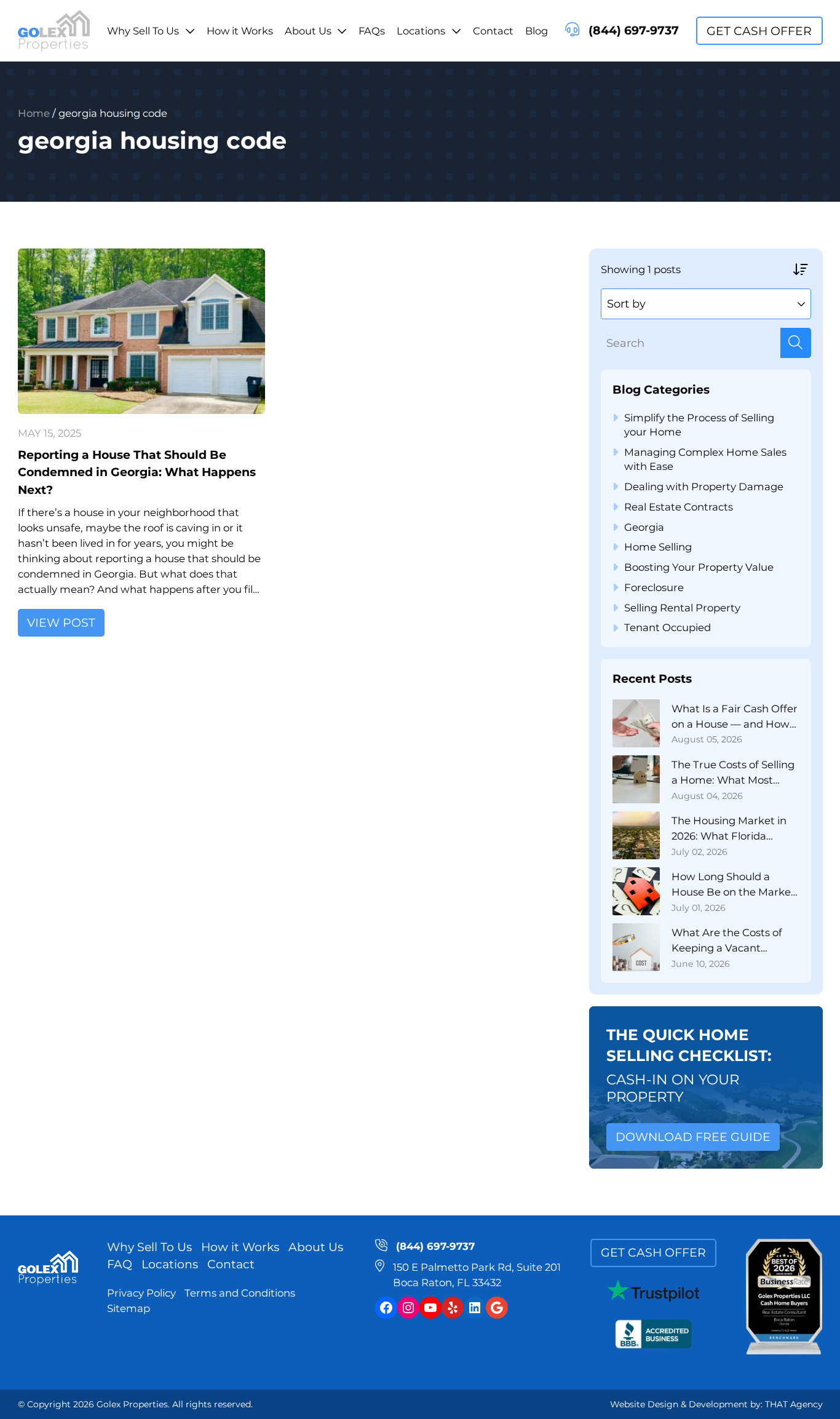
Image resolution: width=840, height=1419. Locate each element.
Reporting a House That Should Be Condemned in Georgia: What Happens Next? (137, 472)
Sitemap (128, 1308)
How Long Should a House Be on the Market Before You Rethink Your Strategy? (734, 885)
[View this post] (636, 723)
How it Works (240, 31)
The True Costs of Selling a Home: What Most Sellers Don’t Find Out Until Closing (733, 773)
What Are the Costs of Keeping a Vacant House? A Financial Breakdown (727, 941)
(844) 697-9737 (633, 30)
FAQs (372, 31)
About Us (308, 31)
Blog (536, 31)
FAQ (119, 1264)
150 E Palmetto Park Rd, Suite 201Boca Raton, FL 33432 (477, 1275)
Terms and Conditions (239, 1293)
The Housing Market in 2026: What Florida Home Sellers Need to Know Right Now (729, 829)
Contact (493, 31)
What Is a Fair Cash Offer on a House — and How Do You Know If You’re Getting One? (735, 717)
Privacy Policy (141, 1293)
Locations (421, 31)
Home (34, 113)
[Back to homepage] (54, 31)
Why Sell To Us (143, 31)
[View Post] (142, 331)
